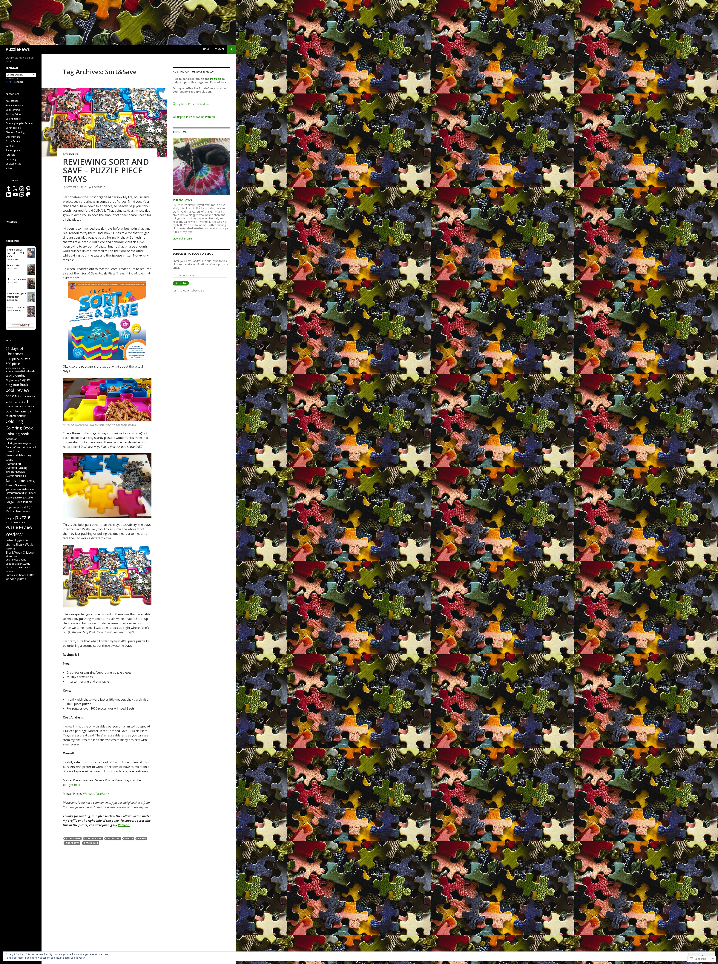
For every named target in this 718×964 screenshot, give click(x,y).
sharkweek (11, 548)
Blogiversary (12, 380)
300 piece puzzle (18, 359)
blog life (25, 380)
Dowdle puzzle (14, 476)
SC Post (9, 145)
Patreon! (124, 825)
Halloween (28, 489)
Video (9, 168)
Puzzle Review (13, 141)
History (32, 493)
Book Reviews (13, 109)
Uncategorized (13, 163)
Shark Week (24, 544)
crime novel (29, 447)
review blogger (14, 540)
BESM (9, 375)
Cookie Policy (77, 957)
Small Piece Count (16, 559)
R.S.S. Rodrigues (16, 310)
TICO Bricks (11, 567)
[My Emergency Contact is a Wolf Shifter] (31, 253)
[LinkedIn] (9, 195)
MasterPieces (93, 838)
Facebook (11, 221)
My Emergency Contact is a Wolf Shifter (15, 253)
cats (26, 402)
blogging (19, 375)
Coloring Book (13, 118)
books (10, 396)
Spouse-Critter (14, 563)
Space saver (91, 843)
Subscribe (181, 283)
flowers (10, 485)
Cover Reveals (13, 127)
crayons (27, 443)
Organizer (113, 838)
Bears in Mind (14, 265)
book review (17, 390)
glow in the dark (13, 489)
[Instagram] (22, 189)
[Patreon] (28, 195)
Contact (219, 49)
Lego (28, 507)
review (142, 838)
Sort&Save (72, 843)
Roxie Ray (13, 259)
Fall (25, 476)
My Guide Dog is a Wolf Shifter (16, 295)
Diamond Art (13, 464)
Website (88, 794)
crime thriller (13, 451)
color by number (19, 411)
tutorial (27, 567)
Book (24, 384)
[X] (15, 189)
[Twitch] (22, 195)
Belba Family (28, 371)
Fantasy (30, 481)
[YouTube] (15, 195)
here (77, 785)
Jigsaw (9, 497)
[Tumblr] (9, 189)
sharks (10, 545)
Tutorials (10, 154)
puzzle (129, 838)
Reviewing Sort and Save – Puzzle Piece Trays (106, 170)
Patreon (215, 79)
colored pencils (16, 416)
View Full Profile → (184, 238)
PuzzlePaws (18, 49)
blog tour (12, 385)
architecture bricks (15, 368)
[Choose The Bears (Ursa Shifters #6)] (31, 283)
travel (20, 567)
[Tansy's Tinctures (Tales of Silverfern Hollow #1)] (31, 311)
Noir (18, 511)
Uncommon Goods (16, 575)
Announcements (14, 105)
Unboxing (11, 159)
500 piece (13, 364)
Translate (18, 81)
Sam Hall (13, 268)
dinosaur (11, 471)
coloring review (14, 443)
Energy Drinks (13, 136)
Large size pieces (15, 507)
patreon (26, 511)
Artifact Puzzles (13, 371)
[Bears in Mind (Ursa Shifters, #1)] (31, 269)
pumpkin (10, 518)
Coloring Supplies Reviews (19, 123)
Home (206, 49)
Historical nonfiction (16, 493)
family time (15, 480)
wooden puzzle (16, 579)
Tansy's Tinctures (16, 307)
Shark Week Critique (20, 553)
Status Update (13, 150)
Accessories (70, 154)
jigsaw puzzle (23, 497)
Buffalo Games (14, 402)
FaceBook (102, 794)
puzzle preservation (15, 522)
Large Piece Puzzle (19, 502)
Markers (11, 511)
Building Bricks (13, 114)
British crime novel (25, 396)
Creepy (10, 447)
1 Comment (98, 187)
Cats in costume (14, 406)
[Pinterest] (28, 189)
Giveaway (20, 485)
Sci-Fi (25, 540)
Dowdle (20, 471)
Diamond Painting (15, 132)
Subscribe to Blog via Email (193, 253)
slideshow (11, 556)
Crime (17, 447)
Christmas (29, 406)
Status (26, 563)
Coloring (14, 421)
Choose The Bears (16, 279)
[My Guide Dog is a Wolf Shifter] (31, 296)
